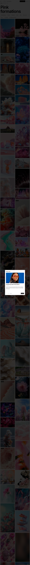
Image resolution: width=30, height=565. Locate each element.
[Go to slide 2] (14, 282)
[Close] (24, 270)
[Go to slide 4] (15, 282)
